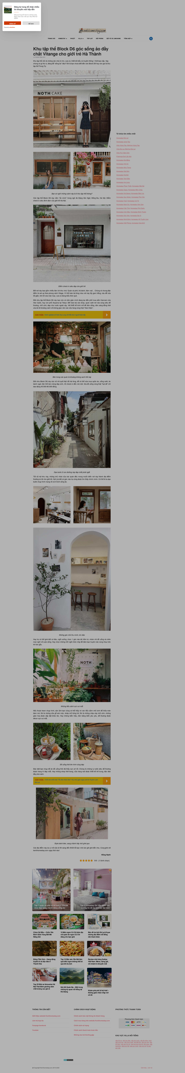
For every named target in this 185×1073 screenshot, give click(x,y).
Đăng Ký (12, 24)
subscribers (12, 27)
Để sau (31, 24)
